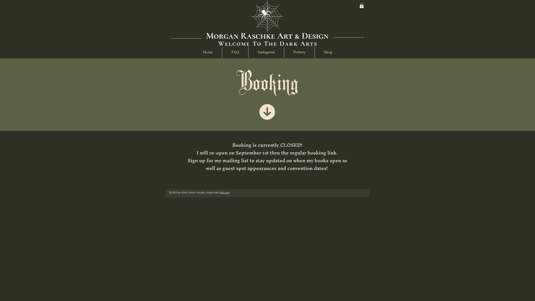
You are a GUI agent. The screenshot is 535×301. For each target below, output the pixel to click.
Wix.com (224, 192)
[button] (361, 5)
